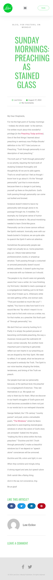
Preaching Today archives (32, 134)
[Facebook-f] (23, 567)
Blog (15, 25)
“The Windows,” (20, 421)
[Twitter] (30, 567)
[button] (25, 8)
